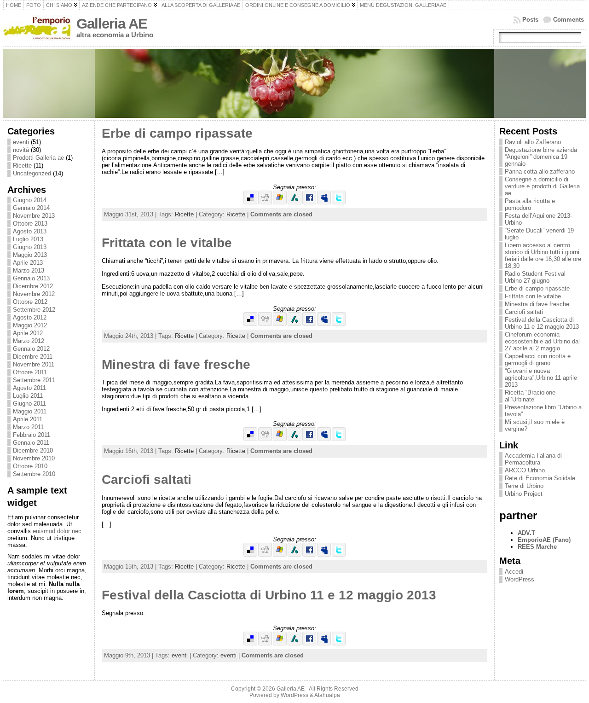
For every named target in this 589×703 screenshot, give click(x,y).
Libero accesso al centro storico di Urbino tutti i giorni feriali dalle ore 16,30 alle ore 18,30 (543, 255)
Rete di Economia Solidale (540, 478)
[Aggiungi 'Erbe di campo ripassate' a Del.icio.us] (250, 202)
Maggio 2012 (30, 325)
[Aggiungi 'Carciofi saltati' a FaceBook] (309, 554)
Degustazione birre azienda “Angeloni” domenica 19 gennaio (541, 156)
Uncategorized (32, 173)
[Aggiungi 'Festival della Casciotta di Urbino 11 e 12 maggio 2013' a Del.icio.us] (250, 643)
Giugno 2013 (29, 247)
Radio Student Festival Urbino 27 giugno (535, 277)
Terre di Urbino (524, 485)
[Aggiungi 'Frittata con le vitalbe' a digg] (265, 324)
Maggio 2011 (29, 411)
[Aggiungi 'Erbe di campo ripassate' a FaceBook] (309, 202)
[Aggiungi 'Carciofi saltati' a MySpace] (324, 554)
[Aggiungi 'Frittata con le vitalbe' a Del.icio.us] (250, 324)
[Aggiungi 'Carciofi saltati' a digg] (265, 554)
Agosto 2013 (29, 231)
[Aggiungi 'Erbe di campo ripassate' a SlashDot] (294, 202)
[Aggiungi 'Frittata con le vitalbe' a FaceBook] (309, 324)
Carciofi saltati (146, 479)
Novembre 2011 (33, 364)
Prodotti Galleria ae (38, 157)
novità (21, 149)
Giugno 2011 (29, 403)
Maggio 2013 (30, 254)
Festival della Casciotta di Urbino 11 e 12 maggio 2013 (269, 595)
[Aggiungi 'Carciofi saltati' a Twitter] (338, 554)
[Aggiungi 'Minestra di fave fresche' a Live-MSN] (279, 439)
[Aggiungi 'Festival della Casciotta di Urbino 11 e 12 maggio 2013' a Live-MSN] (279, 643)
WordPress (519, 579)
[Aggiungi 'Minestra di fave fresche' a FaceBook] (309, 439)
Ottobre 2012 (30, 301)
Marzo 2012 (28, 340)
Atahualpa (327, 695)
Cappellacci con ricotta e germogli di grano (538, 359)
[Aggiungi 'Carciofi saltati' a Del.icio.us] (250, 554)
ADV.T (526, 532)
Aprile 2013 (28, 262)
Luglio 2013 (28, 239)
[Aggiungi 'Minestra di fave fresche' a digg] (265, 439)
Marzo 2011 (28, 427)
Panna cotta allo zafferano (540, 171)
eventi (21, 142)
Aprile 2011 (27, 419)
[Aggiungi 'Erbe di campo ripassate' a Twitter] (338, 202)
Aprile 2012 (28, 333)
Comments (568, 19)
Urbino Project (524, 493)
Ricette (22, 165)
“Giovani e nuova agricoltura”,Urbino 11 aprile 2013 (541, 377)
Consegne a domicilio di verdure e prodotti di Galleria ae (542, 186)
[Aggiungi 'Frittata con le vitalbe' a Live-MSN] (279, 324)
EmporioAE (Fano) (544, 539)
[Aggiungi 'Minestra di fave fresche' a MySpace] (324, 439)
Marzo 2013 (28, 270)
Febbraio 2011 (31, 434)
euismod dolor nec (57, 531)
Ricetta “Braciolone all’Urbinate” (530, 396)
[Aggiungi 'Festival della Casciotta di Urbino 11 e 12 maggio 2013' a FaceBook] (309, 643)
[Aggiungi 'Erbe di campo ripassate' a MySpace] (324, 202)
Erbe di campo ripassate (177, 133)
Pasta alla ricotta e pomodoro (530, 204)
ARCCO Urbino (525, 470)
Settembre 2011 (34, 380)
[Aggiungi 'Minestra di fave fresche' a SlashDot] (294, 439)
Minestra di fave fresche (176, 364)
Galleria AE (111, 24)
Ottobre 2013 (30, 223)
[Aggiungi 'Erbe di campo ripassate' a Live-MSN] (279, 202)
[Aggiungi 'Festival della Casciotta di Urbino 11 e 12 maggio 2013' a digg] (265, 643)
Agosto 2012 (29, 317)
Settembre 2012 (34, 309)
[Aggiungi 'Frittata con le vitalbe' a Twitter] (338, 324)
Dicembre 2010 (33, 450)
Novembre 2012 (34, 293)
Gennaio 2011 (31, 442)
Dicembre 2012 (33, 286)
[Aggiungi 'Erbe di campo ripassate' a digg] (265, 202)
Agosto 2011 (29, 387)
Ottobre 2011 (30, 372)
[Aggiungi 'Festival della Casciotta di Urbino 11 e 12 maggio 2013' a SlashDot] (294, 643)
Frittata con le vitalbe (167, 243)
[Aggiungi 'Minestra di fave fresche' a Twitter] (338, 439)
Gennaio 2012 (31, 348)
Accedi (514, 571)
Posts (530, 19)
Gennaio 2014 (31, 207)
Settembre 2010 (34, 474)
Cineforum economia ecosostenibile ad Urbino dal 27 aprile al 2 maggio (542, 341)
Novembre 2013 (34, 215)
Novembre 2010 (34, 458)
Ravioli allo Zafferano (533, 142)
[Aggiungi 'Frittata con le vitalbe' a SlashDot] (294, 324)
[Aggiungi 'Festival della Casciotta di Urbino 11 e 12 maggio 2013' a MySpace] (324, 643)
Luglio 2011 (28, 395)
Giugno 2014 (29, 200)
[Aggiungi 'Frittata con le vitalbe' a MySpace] (324, 324)
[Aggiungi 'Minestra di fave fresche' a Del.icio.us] (250, 439)
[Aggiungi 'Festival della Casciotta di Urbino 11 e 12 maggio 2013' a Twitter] (338, 643)
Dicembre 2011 (32, 356)
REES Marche (537, 546)
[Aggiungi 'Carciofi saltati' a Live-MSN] (279, 554)
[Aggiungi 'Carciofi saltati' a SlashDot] (294, 554)
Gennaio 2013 (31, 278)
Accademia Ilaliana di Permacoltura (533, 459)
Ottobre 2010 (30, 466)
